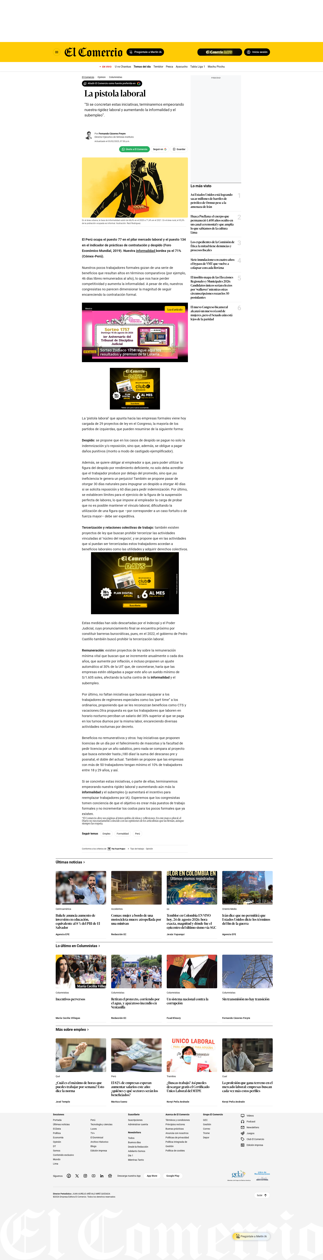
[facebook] (69, 1176)
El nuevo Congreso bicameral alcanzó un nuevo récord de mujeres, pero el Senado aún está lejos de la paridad (211, 313)
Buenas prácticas (175, 1128)
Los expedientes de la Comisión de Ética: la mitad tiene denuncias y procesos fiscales (213, 246)
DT (54, 1146)
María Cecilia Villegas (68, 1018)
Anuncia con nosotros (177, 1133)
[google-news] (110, 1176)
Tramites (171, 1076)
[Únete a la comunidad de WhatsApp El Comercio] (134, 149)
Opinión (57, 1142)
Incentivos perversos (70, 999)
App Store (152, 1175)
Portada (57, 1120)
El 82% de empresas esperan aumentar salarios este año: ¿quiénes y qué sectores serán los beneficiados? (134, 1089)
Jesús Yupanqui (176, 934)
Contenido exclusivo (63, 1155)
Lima (55, 1163)
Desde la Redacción (138, 1146)
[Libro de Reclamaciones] (262, 1175)
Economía (58, 1137)
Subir (259, 1195)
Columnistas (62, 992)
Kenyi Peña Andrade (178, 1101)
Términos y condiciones (178, 1120)
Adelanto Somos (136, 1151)
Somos (56, 1150)
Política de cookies (175, 1150)
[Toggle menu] (56, 52)
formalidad (123, 833)
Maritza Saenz (119, 1101)
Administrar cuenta (138, 1124)
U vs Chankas (123, 66)
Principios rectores (175, 1124)
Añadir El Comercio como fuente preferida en (112, 83)
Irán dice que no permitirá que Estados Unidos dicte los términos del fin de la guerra (246, 919)
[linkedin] (102, 1176)
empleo (106, 833)
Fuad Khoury (174, 1018)
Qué (58, 1076)
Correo (206, 1128)
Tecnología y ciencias (101, 1124)
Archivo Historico (99, 1142)
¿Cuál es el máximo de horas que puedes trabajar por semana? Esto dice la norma (80, 1087)
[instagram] (85, 1176)
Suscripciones (135, 1120)
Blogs (93, 1146)
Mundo (56, 1159)
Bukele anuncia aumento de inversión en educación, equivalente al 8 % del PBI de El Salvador (78, 921)
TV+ (93, 1133)
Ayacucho (182, 66)
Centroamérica (63, 909)
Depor (206, 1137)
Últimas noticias (61, 1124)
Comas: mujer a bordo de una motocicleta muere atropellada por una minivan (136, 919)
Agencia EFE (62, 934)
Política (57, 1133)
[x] (77, 1176)
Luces (94, 1128)
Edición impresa (99, 1150)
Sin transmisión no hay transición (245, 999)
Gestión (207, 1124)
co (168, 909)
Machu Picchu (216, 66)
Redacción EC (118, 934)
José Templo (63, 1101)
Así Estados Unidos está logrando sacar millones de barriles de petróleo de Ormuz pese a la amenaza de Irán (211, 200)
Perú (137, 833)
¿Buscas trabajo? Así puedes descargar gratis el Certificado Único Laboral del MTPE (188, 1087)
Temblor (158, 66)
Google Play (172, 1175)
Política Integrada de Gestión (176, 1144)
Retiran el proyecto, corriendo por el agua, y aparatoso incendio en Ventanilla (135, 1003)
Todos (131, 1138)
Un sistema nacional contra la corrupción (187, 1001)
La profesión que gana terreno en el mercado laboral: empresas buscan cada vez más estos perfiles (247, 1087)
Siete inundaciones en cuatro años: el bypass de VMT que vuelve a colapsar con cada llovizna (213, 263)
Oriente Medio (229, 909)
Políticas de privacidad (177, 1137)
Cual (224, 1076)
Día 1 (130, 1155)
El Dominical (97, 1137)
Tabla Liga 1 (197, 66)
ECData (57, 1128)
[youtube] (94, 1176)
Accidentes (117, 909)
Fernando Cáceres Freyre (112, 133)
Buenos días (134, 1142)
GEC (205, 1120)
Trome (206, 1133)
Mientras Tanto (136, 1160)
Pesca (169, 66)
